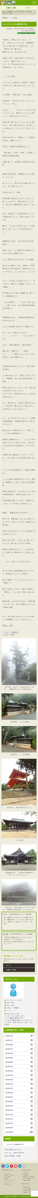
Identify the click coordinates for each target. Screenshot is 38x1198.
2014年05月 (18, 1075)
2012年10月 (18, 1123)
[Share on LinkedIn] (19, 1166)
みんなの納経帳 (26, 1188)
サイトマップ (7, 1182)
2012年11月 (18, 1119)
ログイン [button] (28, 8)
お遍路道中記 (9, 11)
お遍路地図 (25, 1175)
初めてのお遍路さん (27, 1178)
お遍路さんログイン (27, 1192)
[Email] (24, 1166)
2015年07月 (18, 1049)
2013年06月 (18, 1093)
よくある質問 (7, 1176)
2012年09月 (29, 11)
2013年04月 (18, 1101)
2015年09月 (18, 1044)
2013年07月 (18, 1088)
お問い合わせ (7, 1184)
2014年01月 (18, 1084)
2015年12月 (18, 1036)
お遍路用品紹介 (26, 1180)
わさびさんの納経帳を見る (15, 1144)
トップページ (6, 1173)
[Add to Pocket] (15, 1166)
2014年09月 (18, 1058)
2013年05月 (18, 1097)
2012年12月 (18, 1114)
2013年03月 (18, 1106)
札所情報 (24, 1173)
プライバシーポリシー (9, 1180)
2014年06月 (18, 1071)
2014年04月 (18, 1079)
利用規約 (5, 1178)
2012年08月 (18, 1132)
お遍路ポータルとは (8, 1175)
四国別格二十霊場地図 (28, 1176)
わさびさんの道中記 (19, 11)
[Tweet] (7, 1166)
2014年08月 (18, 1062)
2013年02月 (18, 1110)
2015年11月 (18, 1040)
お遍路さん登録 (11, 8)
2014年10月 (18, 1053)
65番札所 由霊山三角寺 (27, 33)
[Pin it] (11, 1166)
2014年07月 (18, 1066)
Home (3, 11)
